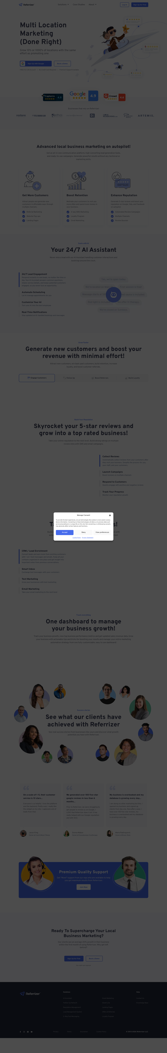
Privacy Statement (87, 537)
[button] (110, 515)
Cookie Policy (77, 537)
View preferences (102, 532)
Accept (64, 532)
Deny (84, 532)
